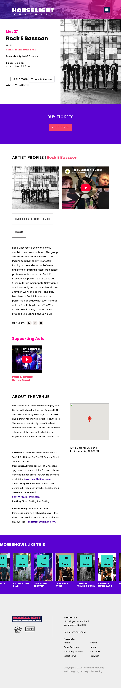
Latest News (70, 655)
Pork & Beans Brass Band (21, 49)
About (93, 647)
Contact (94, 655)
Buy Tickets (60, 127)
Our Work (95, 651)
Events (93, 642)
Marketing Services (73, 651)
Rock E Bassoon (62, 157)
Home (67, 642)
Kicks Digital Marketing (91, 671)
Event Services (71, 647)
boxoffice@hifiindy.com (26, 496)
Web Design (70, 671)
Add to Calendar (44, 79)
